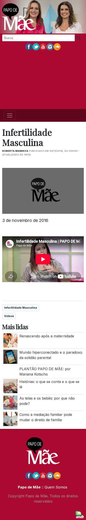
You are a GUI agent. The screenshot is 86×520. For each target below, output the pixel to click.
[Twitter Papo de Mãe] (35, 46)
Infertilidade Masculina (20, 307)
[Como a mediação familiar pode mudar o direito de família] (10, 419)
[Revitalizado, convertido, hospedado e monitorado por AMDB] (79, 514)
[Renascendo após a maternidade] (10, 340)
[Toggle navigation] (10, 115)
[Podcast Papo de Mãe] (57, 46)
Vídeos (9, 316)
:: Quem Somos (54, 487)
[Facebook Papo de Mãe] (28, 46)
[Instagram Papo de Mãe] (50, 46)
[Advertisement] (43, 80)
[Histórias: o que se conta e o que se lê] (10, 386)
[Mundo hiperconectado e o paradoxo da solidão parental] (10, 356)
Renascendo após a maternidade (47, 336)
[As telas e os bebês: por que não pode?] (10, 402)
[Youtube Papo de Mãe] (43, 46)
